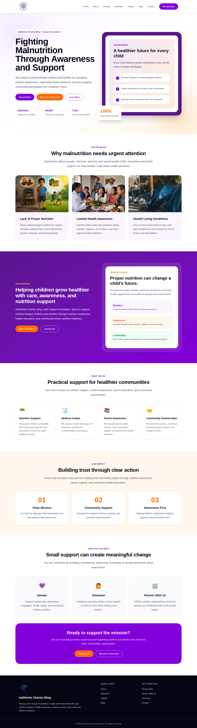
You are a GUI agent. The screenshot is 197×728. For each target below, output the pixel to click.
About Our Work (27, 329)
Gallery (131, 6)
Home (86, 6)
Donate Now (169, 6)
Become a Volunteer (50, 97)
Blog (141, 6)
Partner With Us (149, 693)
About (96, 6)
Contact (151, 6)
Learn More (74, 97)
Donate (106, 6)
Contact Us (49, 329)
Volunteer (119, 6)
